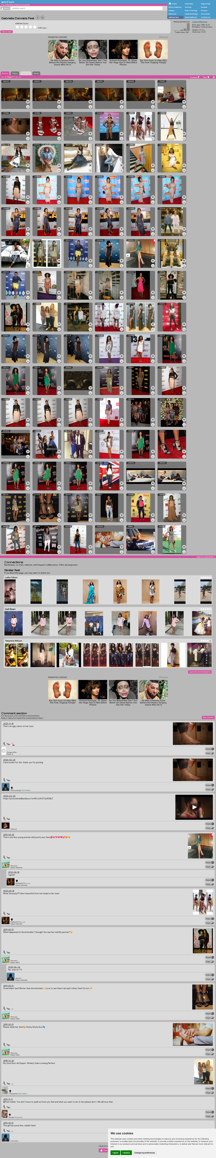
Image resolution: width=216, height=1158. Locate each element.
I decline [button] (126, 1153)
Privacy (204, 10)
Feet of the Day (191, 10)
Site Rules (189, 3)
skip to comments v (206, 557)
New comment (208, 717)
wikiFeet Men (173, 17)
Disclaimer (205, 14)
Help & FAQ (205, 3)
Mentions (172, 14)
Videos (171, 10)
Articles (188, 7)
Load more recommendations (199, 672)
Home (174, 3)
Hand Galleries (191, 17)
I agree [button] (115, 1153)
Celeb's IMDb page (199, 22)
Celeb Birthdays (191, 14)
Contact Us (205, 17)
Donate (204, 7)
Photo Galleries (174, 7)
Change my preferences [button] (144, 1153)
